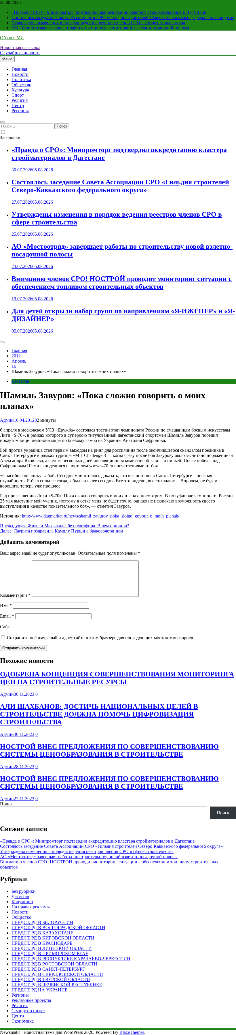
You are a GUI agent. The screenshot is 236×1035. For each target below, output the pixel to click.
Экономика (23, 1021)
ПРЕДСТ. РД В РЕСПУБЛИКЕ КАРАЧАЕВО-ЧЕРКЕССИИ (71, 958)
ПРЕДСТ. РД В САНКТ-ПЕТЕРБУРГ (48, 969)
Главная (19, 69)
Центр (18, 105)
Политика (21, 79)
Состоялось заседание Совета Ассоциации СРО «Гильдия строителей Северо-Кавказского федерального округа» (123, 17)
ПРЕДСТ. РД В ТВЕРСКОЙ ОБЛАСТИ (51, 979)
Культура (20, 89)
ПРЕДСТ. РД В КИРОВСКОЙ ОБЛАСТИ (53, 937)
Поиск (6, 803)
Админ (7, 420)
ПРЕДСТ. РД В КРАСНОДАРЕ (42, 943)
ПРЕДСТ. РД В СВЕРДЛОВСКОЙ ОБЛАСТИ (57, 974)
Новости (20, 74)
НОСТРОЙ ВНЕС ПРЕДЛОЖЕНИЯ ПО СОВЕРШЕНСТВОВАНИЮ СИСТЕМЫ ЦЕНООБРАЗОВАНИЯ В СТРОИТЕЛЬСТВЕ (109, 750)
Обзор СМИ (12, 37)
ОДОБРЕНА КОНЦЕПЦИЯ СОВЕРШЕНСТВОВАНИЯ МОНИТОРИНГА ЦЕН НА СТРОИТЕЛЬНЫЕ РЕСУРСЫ (117, 678)
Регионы (20, 110)
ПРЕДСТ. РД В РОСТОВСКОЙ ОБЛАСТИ (54, 963)
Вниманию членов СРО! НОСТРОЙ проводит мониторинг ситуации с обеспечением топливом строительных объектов (122, 282)
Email (7, 616)
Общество (21, 84)
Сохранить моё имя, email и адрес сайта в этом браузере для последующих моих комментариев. (100, 637)
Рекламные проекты (31, 1000)
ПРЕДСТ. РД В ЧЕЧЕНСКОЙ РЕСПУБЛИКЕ (57, 984)
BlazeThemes (131, 1032)
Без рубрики (24, 891)
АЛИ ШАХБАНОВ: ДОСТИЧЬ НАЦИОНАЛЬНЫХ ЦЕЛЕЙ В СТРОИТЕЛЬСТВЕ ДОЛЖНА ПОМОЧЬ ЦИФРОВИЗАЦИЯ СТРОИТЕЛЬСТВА (99, 714)
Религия (20, 100)
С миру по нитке (28, 1010)
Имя (6, 605)
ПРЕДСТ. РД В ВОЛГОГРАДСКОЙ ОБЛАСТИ (58, 927)
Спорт (18, 95)
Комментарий (15, 595)
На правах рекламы (31, 906)
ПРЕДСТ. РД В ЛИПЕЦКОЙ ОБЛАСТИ (52, 948)
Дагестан (20, 381)
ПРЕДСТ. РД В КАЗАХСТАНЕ (42, 932)
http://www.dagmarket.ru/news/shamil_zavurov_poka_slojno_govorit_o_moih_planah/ (100, 515)
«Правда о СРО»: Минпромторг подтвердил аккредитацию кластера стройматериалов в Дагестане (109, 12)
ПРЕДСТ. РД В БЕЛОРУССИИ (42, 922)
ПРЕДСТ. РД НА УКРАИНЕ (40, 989)
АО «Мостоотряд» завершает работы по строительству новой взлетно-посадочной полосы (100, 27)
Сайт (5, 626)
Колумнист (22, 901)
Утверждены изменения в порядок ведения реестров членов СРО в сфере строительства (98, 22)
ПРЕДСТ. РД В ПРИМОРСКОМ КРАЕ (50, 953)
